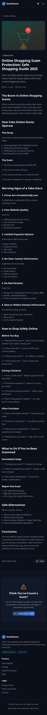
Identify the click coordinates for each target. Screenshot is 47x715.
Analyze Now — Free (25, 613)
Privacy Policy (7, 685)
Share (41, 561)
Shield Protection (9, 670)
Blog (4, 674)
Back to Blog (10, 16)
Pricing (5, 667)
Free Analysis (7, 663)
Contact (5, 692)
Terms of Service (9, 689)
